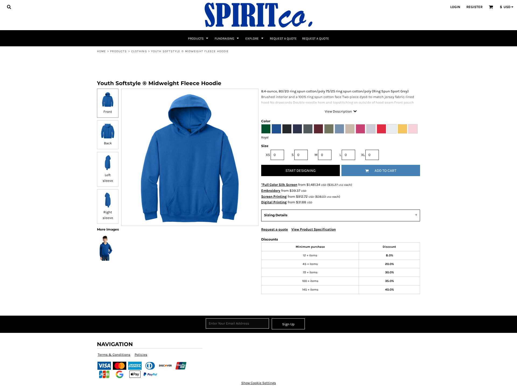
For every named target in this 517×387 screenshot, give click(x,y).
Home (101, 51)
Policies (141, 355)
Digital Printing (274, 202)
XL (363, 155)
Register (474, 7)
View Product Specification (313, 229)
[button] (9, 7)
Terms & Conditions (114, 355)
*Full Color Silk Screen (279, 185)
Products (118, 51)
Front (107, 112)
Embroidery (270, 191)
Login (455, 7)
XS (268, 155)
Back (108, 143)
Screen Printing (274, 196)
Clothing (139, 51)
